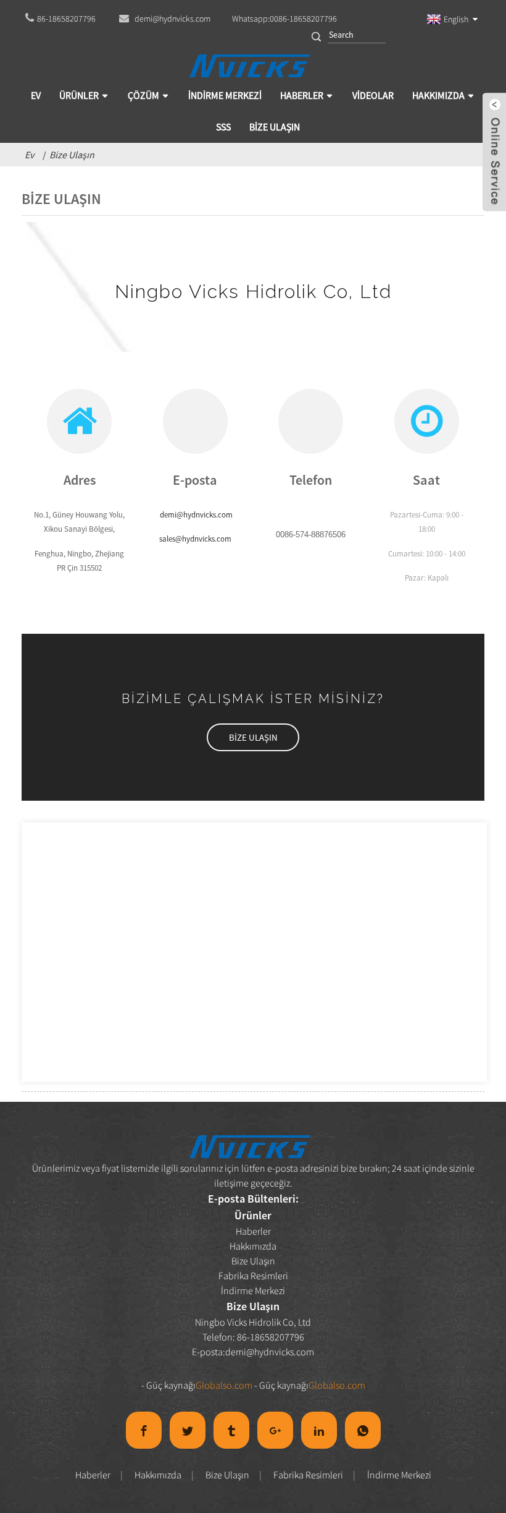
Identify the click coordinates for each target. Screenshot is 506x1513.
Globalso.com (224, 1385)
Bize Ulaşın (71, 154)
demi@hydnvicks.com (269, 1351)
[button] (253, 737)
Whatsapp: (284, 18)
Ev (29, 154)
